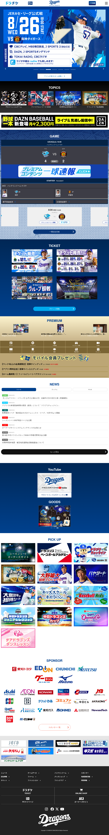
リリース (18, 389)
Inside (98, 345)
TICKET (28, 793)
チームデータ (32, 773)
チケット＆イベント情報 (48, 222)
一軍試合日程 (54, 231)
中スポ (11, 343)
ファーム (31, 776)
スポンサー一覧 (54, 727)
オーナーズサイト (81, 802)
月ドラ (11, 352)
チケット (4, 780)
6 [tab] (66, 69)
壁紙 (54, 350)
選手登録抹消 (9, 202)
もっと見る (54, 452)
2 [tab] (42, 69)
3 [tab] (48, 69)
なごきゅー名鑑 (76, 343)
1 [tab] (36, 69)
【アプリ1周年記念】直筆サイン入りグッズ (25, 369)
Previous (5, 69)
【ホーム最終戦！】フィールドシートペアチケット (28, 374)
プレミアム (54, 389)
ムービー (33, 350)
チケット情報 (54, 309)
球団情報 (84, 780)
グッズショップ (59, 776)
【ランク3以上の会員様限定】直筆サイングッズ (29, 364)
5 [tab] (60, 69)
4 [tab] (54, 69)
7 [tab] (73, 69)
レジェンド (32, 343)
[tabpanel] (54, 38)
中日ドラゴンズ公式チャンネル (53, 495)
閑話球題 (76, 352)
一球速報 (54, 343)
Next (103, 69)
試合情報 (4, 776)
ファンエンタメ (33, 780)
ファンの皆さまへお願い (53, 76)
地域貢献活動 (85, 776)
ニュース (4, 773)
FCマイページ (27, 802)
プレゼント (98, 352)
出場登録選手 (63, 202)
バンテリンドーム (60, 773)
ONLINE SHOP (81, 793)
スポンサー (85, 773)
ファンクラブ (58, 780)
